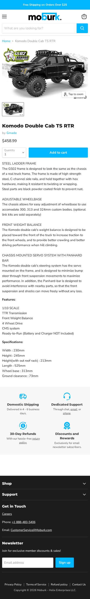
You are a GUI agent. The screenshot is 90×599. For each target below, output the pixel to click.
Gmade (11, 133)
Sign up (65, 562)
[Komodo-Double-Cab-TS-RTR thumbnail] (13, 109)
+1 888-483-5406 (23, 522)
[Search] (82, 28)
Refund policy (59, 584)
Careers (7, 514)
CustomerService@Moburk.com (31, 530)
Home (6, 41)
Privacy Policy (13, 584)
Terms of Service (36, 584)
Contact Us (79, 584)
